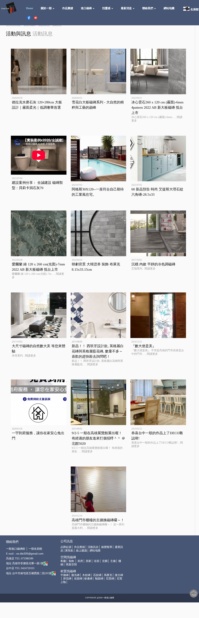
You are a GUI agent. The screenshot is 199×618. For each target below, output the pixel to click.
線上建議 (81, 550)
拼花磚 (67, 578)
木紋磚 (86, 575)
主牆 (113, 561)
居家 (88, 561)
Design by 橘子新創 (84, 600)
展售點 (69, 550)
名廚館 (194, 9)
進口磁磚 (86, 8)
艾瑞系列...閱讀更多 (143, 268)
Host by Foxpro (109, 600)
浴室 (96, 561)
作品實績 (67, 8)
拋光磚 (75, 575)
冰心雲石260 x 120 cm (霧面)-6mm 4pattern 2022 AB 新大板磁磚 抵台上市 (157, 107)
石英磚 (110, 578)
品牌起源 (65, 547)
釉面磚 (99, 578)
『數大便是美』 (143, 346)
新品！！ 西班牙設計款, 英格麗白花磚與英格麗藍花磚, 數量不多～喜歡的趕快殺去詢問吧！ (98, 351)
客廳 (63, 561)
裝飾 (71, 561)
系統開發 (120, 600)
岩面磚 (78, 578)
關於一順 (46, 8)
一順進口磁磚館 (15, 548)
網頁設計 (97, 600)
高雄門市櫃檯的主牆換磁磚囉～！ (98, 520)
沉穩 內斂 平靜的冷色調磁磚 (153, 264)
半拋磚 (64, 575)
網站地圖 (169, 8)
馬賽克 (108, 575)
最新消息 (126, 8)
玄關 (104, 561)
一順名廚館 (35, 548)
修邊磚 (88, 578)
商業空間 (71, 564)
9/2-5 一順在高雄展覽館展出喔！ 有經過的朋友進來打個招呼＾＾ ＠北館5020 (98, 438)
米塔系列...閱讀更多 (24, 355)
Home (29, 8)
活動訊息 (93, 547)
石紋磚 (97, 575)
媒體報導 (106, 547)
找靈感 (106, 8)
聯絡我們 (147, 8)
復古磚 (119, 575)
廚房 (80, 561)
